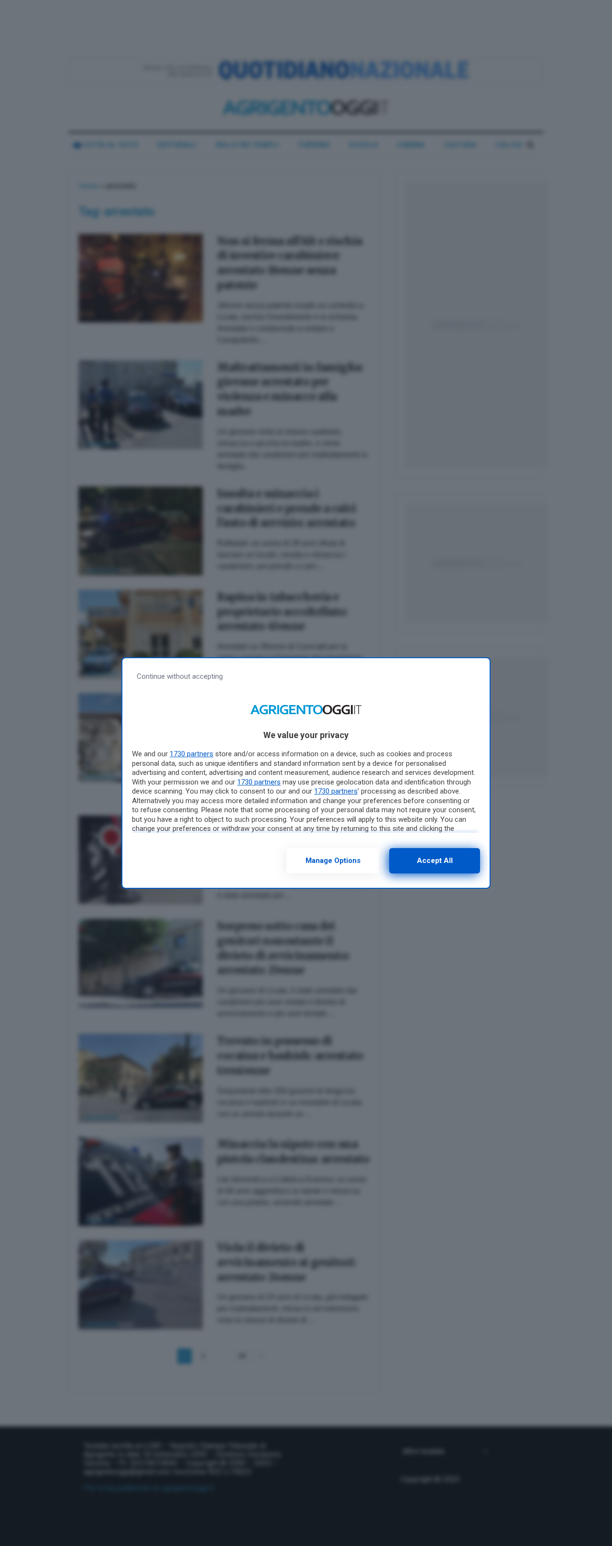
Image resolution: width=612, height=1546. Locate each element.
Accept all (435, 860)
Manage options (333, 860)
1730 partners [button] (191, 754)
